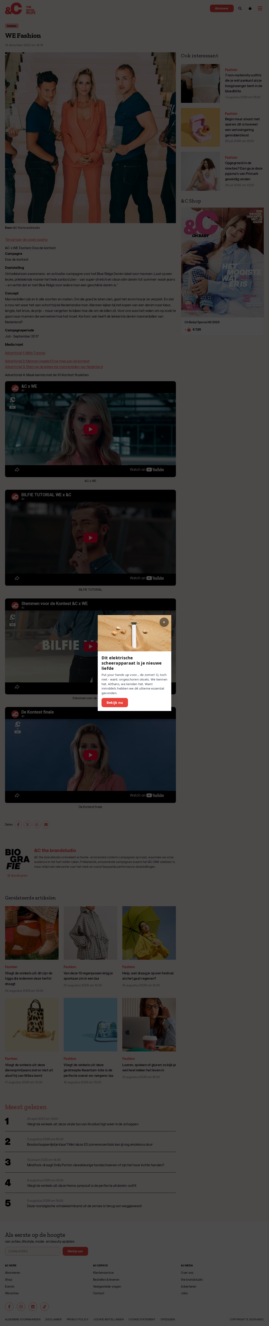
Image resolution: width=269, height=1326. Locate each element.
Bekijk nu (115, 702)
